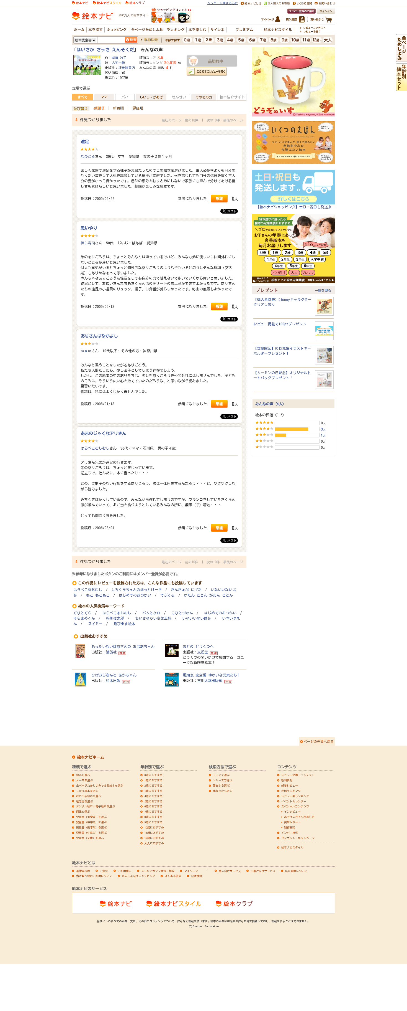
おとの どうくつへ (198, 646)
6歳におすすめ (154, 806)
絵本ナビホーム (90, 757)
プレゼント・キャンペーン (298, 838)
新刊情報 (286, 780)
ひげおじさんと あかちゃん (113, 675)
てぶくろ (167, 595)
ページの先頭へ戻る (319, 741)
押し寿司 (88, 243)
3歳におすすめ (154, 790)
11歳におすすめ (154, 832)
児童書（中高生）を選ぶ (91, 832)
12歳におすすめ (154, 838)
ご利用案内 (125, 871)
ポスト (231, 211)
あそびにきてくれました (299, 816)
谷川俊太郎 (115, 618)
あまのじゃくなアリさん (103, 433)
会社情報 (196, 876)
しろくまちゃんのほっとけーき (136, 590)
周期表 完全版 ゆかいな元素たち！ (212, 675)
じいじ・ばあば (151, 97)
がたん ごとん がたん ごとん (208, 595)
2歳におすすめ (154, 785)
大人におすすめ (154, 843)
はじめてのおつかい (135, 595)
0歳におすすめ (154, 775)
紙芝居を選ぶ (84, 801)
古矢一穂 (118, 62)
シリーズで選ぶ (222, 780)
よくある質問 (173, 876)
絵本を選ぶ (83, 775)
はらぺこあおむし (87, 590)
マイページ (191, 871)
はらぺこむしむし (95, 448)
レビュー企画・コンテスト (298, 775)
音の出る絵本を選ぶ (88, 796)
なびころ (88, 156)
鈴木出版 (113, 681)
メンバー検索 (289, 832)
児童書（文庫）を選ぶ (90, 838)
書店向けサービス (230, 871)
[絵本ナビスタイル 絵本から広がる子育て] (107, 2)
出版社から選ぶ (222, 790)
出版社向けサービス (263, 871)
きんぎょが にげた (186, 590)
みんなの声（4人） (270, 404)
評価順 (137, 108)
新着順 (118, 108)
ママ (104, 97)
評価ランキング (291, 790)
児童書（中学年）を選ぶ (91, 822)
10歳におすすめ (154, 827)
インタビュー (292, 811)
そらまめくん (84, 618)
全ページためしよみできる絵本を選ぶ (99, 785)
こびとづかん (182, 613)
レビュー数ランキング (295, 796)
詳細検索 (151, 39)
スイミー (95, 624)
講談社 (111, 652)
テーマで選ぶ (221, 775)
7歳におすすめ (154, 811)
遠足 (85, 141)
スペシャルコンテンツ (295, 806)
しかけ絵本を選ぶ (87, 790)
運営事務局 (83, 871)
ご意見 (104, 871)
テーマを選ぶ (84, 780)
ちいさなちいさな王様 (153, 618)
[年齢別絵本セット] (401, 88)
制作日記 (289, 827)
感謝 (219, 198)
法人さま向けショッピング (138, 876)
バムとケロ (151, 613)
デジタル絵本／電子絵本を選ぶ (95, 806)
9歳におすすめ (154, 822)
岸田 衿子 (119, 57)
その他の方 (203, 97)
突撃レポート (292, 822)
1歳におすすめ (154, 780)
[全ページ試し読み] (401, 59)
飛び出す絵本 (124, 624)
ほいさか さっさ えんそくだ (105, 49)
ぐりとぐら (82, 613)
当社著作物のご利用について (94, 876)
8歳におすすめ (154, 816)
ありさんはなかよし (99, 336)
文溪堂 (202, 652)
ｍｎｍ (86, 351)
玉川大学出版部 (209, 681)
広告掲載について (296, 871)
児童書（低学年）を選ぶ (91, 816)
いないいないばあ (196, 618)
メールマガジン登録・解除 (157, 871)
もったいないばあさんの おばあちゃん (122, 646)
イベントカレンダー (293, 801)
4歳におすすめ (154, 796)
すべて (82, 97)
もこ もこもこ (98, 595)
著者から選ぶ (221, 785)
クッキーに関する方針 (222, 2)
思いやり (89, 228)
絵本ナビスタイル (292, 847)
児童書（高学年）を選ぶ (91, 827)
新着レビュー (289, 785)
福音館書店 (126, 67)
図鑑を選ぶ (83, 811)
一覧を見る (323, 290)
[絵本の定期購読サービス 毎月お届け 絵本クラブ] (135, 2)
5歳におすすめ (154, 801)
